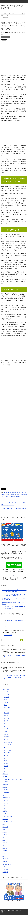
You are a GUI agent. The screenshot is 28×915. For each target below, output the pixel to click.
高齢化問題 (5, 872)
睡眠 (5, 731)
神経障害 (6, 734)
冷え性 (4, 813)
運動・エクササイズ (8, 861)
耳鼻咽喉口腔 (7, 744)
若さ (4, 853)
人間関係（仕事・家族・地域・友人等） (13, 779)
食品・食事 (5, 869)
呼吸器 (6, 702)
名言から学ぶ (6, 789)
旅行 (4, 829)
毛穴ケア (5, 832)
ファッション (6, 800)
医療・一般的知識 (7, 816)
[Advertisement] (14, 58)
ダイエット (5, 774)
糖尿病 (6, 739)
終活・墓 (5, 842)
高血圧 (6, 771)
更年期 (6, 715)
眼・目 (6, 728)
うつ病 (6, 691)
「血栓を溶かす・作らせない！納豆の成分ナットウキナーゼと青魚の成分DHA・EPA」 (15, 677)
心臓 (5, 710)
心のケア (5, 776)
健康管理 (6, 697)
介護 (4, 808)
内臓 (5, 699)
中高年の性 (5, 803)
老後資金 (5, 787)
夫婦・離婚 (5, 819)
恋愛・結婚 (5, 784)
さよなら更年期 (8, 635)
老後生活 (5, 848)
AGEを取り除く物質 (9, 492)
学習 (4, 824)
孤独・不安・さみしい (8, 821)
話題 (4, 856)
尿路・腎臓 (7, 707)
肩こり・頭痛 (7, 750)
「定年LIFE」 (4, 551)
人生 (4, 805)
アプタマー (17, 494)
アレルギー (7, 694)
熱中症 (6, 721)
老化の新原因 (12, 496)
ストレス (5, 795)
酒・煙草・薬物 (7, 864)
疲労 (4, 837)
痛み (5, 723)
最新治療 (6, 718)
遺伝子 (6, 766)
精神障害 (6, 736)
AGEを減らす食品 (20, 492)
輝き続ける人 (6, 858)
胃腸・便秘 (7, 752)
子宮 (5, 705)
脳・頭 (6, 755)
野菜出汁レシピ (20, 496)
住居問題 (5, 811)
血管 (5, 760)
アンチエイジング (6, 37)
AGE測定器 (11, 494)
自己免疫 (5, 850)
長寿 (4, 866)
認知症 (6, 763)
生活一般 (5, 835)
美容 (4, 845)
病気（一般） (6, 689)
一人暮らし (5, 782)
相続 (4, 840)
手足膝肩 (6, 713)
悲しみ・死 (5, 827)
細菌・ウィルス (8, 742)
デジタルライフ (7, 797)
